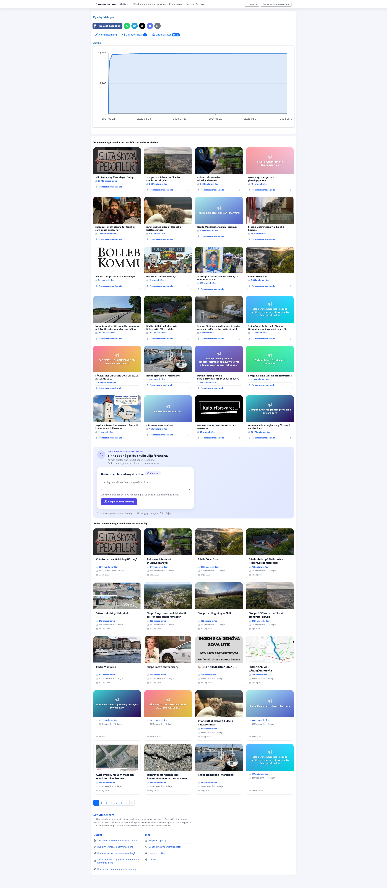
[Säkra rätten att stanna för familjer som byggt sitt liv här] (117, 220)
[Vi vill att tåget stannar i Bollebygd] (117, 268)
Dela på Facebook (109, 26)
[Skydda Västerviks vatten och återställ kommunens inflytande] (117, 418)
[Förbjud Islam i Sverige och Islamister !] (270, 367)
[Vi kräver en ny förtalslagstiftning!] (117, 168)
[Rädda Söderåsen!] (270, 268)
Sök (202, 4)
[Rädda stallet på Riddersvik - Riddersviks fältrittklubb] (168, 319)
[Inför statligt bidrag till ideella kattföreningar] (168, 220)
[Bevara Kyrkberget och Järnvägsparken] (270, 170)
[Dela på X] (142, 26)
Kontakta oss (176, 4)
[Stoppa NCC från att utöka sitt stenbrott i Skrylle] (168, 170)
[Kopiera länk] (157, 26)
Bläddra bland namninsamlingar (149, 4)
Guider (97, 835)
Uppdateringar (135, 34)
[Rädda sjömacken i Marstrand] (168, 367)
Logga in (252, 4)
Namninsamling (107, 34)
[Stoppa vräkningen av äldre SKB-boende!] (270, 220)
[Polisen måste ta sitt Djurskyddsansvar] (219, 170)
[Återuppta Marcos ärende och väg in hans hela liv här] (219, 270)
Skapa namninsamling (121, 501)
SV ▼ (126, 4)
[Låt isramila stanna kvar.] (168, 416)
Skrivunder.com (106, 4)
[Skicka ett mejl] (150, 26)
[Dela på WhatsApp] (127, 26)
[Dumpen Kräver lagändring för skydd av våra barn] (270, 418)
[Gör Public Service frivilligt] (168, 268)
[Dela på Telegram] (134, 26)
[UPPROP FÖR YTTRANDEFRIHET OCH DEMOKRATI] (219, 418)
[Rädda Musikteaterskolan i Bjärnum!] (219, 218)
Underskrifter (167, 34)
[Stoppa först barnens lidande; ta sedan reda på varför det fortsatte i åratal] (219, 319)
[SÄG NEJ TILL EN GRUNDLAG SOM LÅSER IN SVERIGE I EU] (117, 369)
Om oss (189, 4)
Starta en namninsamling (276, 4)
